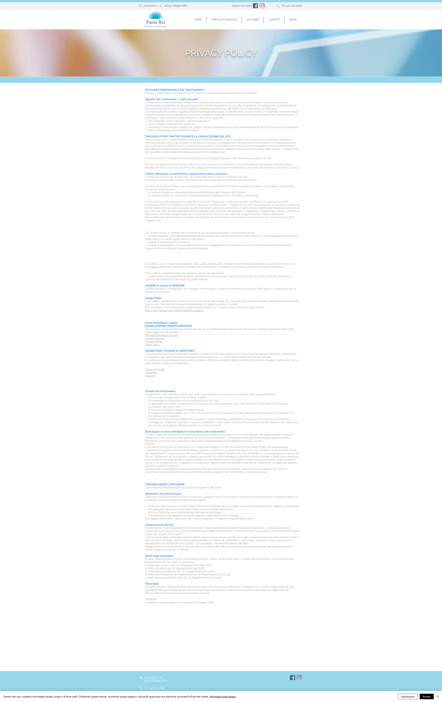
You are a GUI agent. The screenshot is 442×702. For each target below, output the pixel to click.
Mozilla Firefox (154, 341)
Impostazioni (408, 696)
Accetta (427, 696)
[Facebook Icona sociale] (255, 5)
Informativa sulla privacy (222, 696)
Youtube (150, 375)
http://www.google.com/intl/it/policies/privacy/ (174, 310)
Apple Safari (152, 344)
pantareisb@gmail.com (177, 590)
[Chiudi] (438, 696)
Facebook (151, 372)
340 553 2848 (294, 5)
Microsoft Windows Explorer (162, 335)
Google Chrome (155, 338)
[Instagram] (262, 5)
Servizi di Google (155, 369)
